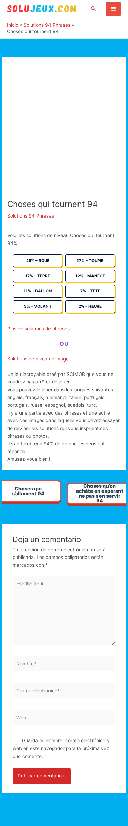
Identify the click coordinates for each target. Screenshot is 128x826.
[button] (93, 9)
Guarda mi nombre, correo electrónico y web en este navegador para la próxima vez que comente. (61, 748)
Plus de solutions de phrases (38, 328)
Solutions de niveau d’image (38, 359)
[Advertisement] (64, 132)
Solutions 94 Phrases (30, 216)
